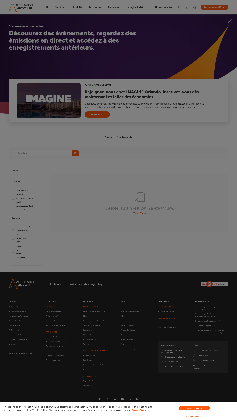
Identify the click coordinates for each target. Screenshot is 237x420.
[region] (118, 411)
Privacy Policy (139, 410)
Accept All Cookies (194, 408)
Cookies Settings (193, 416)
